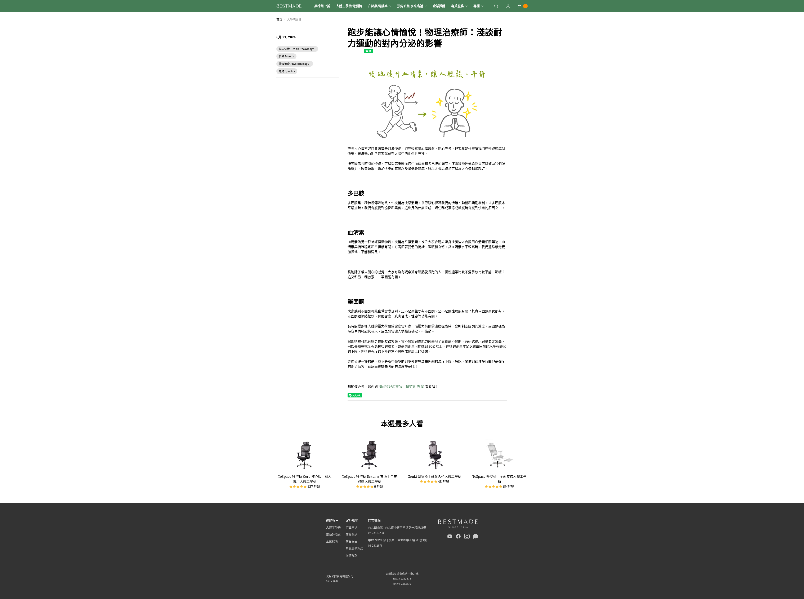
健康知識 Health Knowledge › (297, 49)
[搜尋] (496, 6)
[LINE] (475, 537)
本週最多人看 (402, 423)
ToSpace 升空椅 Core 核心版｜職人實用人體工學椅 (304, 479)
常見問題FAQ (354, 548)
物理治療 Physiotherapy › (295, 64)
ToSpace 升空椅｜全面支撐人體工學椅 (499, 479)
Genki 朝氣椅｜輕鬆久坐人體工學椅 (434, 476)
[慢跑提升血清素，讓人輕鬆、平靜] (427, 143)
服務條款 (351, 555)
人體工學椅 (333, 527)
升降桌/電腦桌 (378, 6)
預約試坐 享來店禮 (410, 6)
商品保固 (351, 541)
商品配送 (351, 534)
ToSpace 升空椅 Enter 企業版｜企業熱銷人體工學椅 (369, 479)
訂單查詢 (351, 527)
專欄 (476, 6)
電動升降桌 (333, 534)
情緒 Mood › (286, 56)
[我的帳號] (508, 6)
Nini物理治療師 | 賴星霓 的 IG (401, 386)
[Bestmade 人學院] (289, 6)
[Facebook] (458, 537)
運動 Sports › (287, 71)
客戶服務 (457, 6)
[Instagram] (467, 537)
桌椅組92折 (322, 6)
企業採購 (439, 6)
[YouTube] (449, 537)
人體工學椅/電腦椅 (349, 6)
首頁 (279, 19)
